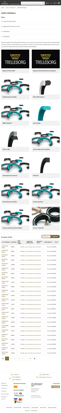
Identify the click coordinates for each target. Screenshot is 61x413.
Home (2, 7)
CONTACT (16, 374)
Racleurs (27, 410)
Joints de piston (26, 407)
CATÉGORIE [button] (6, 36)
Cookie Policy (4, 388)
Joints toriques (43, 407)
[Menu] (59, 3)
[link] (52, 3)
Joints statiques (34, 407)
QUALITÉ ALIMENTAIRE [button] (9, 21)
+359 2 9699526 (16, 379)
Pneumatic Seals (17, 407)
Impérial (55, 236)
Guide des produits (52, 407)
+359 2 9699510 (16, 377)
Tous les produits (11, 7)
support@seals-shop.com (45, 377)
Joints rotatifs (34, 410)
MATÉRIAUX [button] (6, 31)
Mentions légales (5, 394)
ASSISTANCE (45, 374)
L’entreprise (3, 391)
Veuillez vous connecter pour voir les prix (31, 246)
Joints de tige (9, 407)
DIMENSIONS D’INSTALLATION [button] (11, 26)
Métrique (46, 236)
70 (30, 358)
